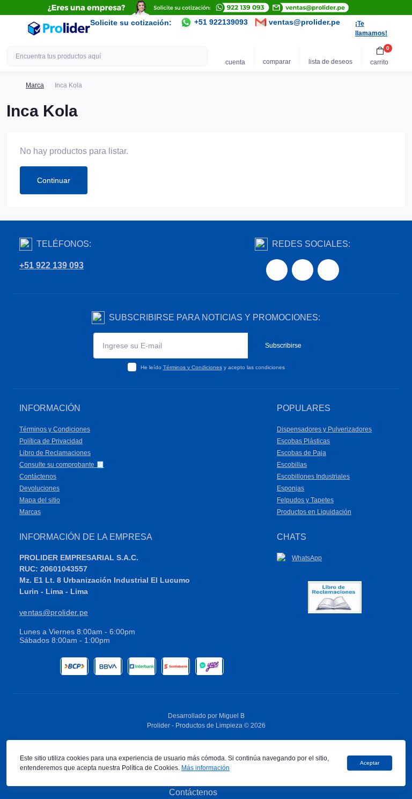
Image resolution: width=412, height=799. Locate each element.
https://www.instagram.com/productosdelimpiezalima (302, 270)
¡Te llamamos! (371, 28)
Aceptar (369, 763)
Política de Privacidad (51, 441)
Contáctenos (37, 476)
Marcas (30, 512)
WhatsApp (307, 558)
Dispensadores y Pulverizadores (324, 429)
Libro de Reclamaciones (55, 453)
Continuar (53, 180)
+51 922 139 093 (51, 265)
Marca (35, 85)
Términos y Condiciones (192, 367)
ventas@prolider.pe (303, 22)
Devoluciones (39, 488)
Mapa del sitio (39, 500)
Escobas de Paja (301, 453)
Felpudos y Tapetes (305, 500)
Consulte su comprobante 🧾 (61, 464)
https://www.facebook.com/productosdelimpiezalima (277, 270)
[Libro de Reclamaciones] (335, 597)
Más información (205, 768)
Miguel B (232, 716)
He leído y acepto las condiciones (213, 367)
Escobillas (292, 464)
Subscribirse (283, 345)
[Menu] (14, 28)
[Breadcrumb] (10, 85)
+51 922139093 (220, 22)
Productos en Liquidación (314, 512)
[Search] (198, 56)
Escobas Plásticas (303, 441)
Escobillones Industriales (313, 476)
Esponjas (290, 488)
